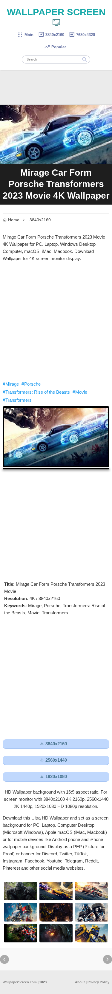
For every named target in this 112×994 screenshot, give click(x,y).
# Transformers (17, 400)
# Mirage (11, 384)
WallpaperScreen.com (20, 982)
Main (25, 35)
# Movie (80, 392)
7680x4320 (82, 35)
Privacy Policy (98, 982)
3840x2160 (51, 35)
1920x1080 (53, 776)
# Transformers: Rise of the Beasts (36, 392)
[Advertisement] (56, 321)
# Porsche (31, 384)
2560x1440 (53, 760)
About (80, 982)
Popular (55, 47)
